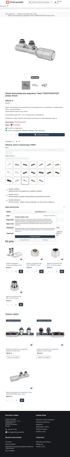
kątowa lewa (9, 158)
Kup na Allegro (10, 451)
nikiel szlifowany (51, 150)
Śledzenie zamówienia (43, 442)
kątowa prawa (19, 158)
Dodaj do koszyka (41, 135)
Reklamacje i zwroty (42, 427)
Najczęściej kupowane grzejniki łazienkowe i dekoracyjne (19, 447)
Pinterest (19, 141)
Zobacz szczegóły (13, 357)
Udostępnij (14, 141)
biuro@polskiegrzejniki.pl (16, 432)
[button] (58, 2)
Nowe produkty (10, 444)
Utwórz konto (40, 446)
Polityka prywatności (43, 422)
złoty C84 (9, 153)
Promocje (8, 442)
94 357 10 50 (12, 429)
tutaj (20, 231)
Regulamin (39, 424)
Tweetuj (17, 141)
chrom (12, 150)
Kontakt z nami (41, 431)
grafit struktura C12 (39, 150)
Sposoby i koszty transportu (45, 419)
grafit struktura (28, 150)
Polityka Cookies (41, 429)
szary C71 (61, 150)
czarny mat (19, 150)
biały (7, 150)
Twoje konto (40, 437)
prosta (26, 158)
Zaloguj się (39, 444)
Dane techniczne (12, 207)
